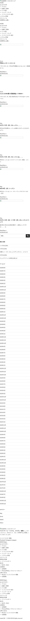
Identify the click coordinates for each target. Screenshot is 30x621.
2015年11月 (3, 503)
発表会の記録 (3, 559)
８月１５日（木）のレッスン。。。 (11, 125)
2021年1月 (2, 422)
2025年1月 (2, 311)
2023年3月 (2, 362)
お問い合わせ (3, 572)
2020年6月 (2, 444)
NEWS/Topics (3, 542)
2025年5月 (2, 305)
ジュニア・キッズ (6, 12)
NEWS (1, 519)
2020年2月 (2, 456)
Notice (1, 522)
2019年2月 (2, 475)
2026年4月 (2, 277)
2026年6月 (2, 274)
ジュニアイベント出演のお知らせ (8, 258)
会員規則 (4, 568)
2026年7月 (2, 271)
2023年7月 (2, 352)
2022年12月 (3, 368)
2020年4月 (2, 450)
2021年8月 (2, 406)
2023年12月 (3, 337)
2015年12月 (3, 500)
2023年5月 (2, 359)
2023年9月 (2, 346)
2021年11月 (3, 400)
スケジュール (3, 18)
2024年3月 (2, 330)
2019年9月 (2, 466)
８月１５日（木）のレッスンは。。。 (12, 157)
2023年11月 (3, 340)
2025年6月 (2, 302)
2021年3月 (2, 415)
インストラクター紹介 (7, 14)
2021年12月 (3, 396)
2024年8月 (2, 324)
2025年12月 (3, 286)
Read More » (3, 71)
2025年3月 (2, 308)
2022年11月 (3, 371)
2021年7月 (2, 409)
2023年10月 (3, 343)
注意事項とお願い (4, 20)
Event (1, 516)
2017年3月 (2, 488)
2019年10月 (3, 462)
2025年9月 (2, 293)
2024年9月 (2, 321)
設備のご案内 (5, 8)
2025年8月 (2, 296)
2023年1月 (2, 365)
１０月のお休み (4, 245)
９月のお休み (3, 248)
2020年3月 (2, 453)
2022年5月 (2, 387)
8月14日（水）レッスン (7, 188)
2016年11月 (3, 491)
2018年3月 (2, 478)
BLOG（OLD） (6, 565)
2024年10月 (3, 318)
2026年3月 (2, 280)
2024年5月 (2, 327)
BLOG (1, 563)
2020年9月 (2, 434)
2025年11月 (3, 289)
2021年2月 (2, 418)
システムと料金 (4, 16)
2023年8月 (2, 349)
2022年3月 (2, 393)
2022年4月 (2, 390)
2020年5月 (2, 447)
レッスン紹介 (3, 10)
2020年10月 (3, 431)
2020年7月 (2, 440)
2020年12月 (3, 425)
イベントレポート (6, 561)
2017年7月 (2, 485)
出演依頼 (4, 576)
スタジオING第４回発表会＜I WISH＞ (11, 93)
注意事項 (2, 567)
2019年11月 (3, 459)
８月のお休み (3, 255)
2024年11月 (3, 315)
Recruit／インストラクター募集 (10, 574)
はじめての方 (3, 4)
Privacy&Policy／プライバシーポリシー (12, 570)
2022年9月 (2, 378)
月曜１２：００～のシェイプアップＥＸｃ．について (14, 252)
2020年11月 (3, 428)
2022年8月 (2, 381)
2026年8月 (2, 267)
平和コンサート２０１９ (7, 63)
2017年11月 (3, 481)
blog (1, 513)
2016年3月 (2, 497)
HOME (2, 2)
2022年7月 (2, 384)
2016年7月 (2, 494)
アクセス (4, 6)
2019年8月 (2, 469)
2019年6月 (2, 472)
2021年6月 (2, 412)
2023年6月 (2, 355)
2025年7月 (2, 299)
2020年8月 (2, 437)
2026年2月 (2, 283)
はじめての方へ (4, 544)
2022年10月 (3, 374)
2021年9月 (2, 403)
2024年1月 (2, 333)
